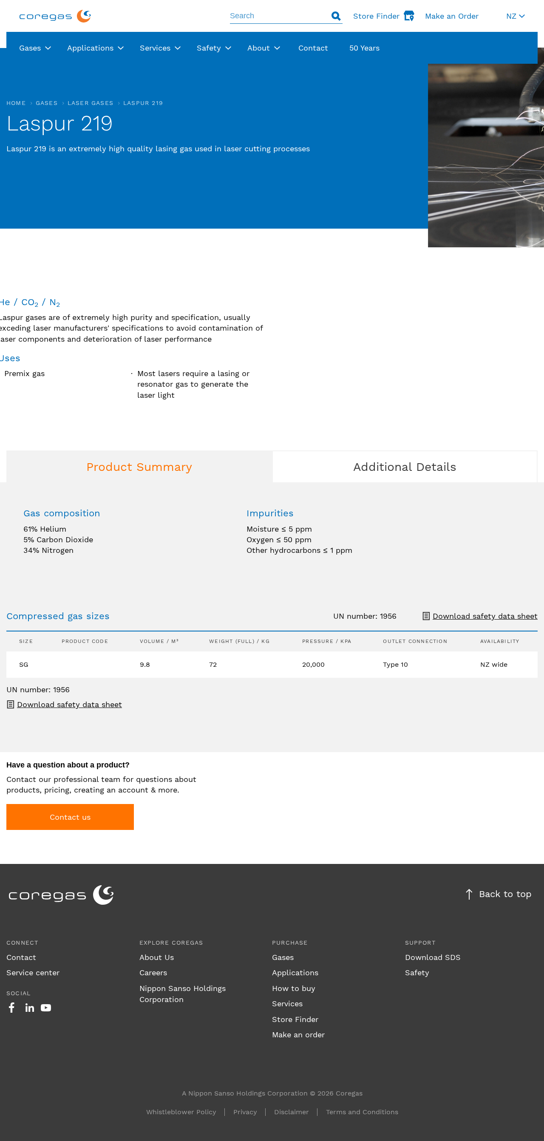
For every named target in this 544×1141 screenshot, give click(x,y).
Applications (295, 972)
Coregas (55, 16)
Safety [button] (209, 47)
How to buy (293, 988)
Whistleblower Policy (181, 1112)
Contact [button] (313, 47)
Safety (417, 972)
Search (336, 16)
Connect (22, 942)
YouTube (46, 1007)
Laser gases (90, 102)
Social (18, 993)
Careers (153, 972)
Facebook (11, 1007)
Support (420, 942)
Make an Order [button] (452, 15)
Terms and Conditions (362, 1112)
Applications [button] (90, 47)
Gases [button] (30, 47)
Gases (47, 102)
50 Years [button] (364, 47)
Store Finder (295, 1019)
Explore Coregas (171, 942)
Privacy (245, 1112)
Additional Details (404, 467)
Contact (21, 957)
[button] (515, 16)
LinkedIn (30, 1007)
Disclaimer (291, 1112)
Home (16, 102)
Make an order (298, 1034)
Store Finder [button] (376, 15)
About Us (156, 957)
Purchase (290, 942)
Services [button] (155, 47)
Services (287, 1003)
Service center (33, 972)
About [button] (258, 47)
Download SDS (433, 957)
